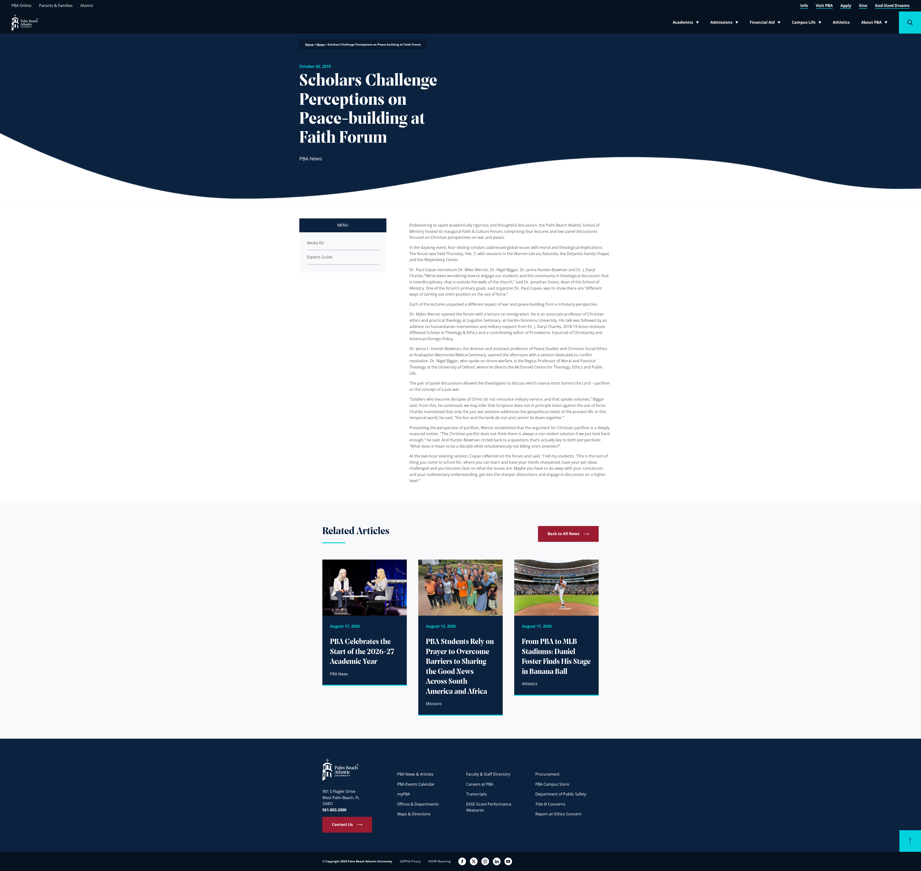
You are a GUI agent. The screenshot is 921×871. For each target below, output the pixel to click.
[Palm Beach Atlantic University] (340, 769)
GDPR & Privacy (410, 861)
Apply (845, 5)
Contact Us (342, 824)
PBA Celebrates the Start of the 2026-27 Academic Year (362, 652)
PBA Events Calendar (416, 784)
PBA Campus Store (552, 784)
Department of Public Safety (560, 794)
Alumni (86, 5)
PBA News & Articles (415, 774)
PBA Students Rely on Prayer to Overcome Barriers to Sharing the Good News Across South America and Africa (460, 667)
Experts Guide (319, 257)
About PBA (875, 23)
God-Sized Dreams (892, 5)
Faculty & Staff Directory (488, 774)
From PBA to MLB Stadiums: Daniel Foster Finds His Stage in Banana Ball (556, 657)
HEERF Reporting (439, 861)
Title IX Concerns (550, 804)
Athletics (841, 22)
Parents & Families (56, 5)
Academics (687, 23)
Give (863, 5)
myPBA (403, 794)
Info (804, 5)
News (321, 44)
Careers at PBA (479, 784)
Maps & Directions (414, 814)
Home (309, 44)
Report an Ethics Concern (558, 814)
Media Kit (315, 243)
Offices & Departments (418, 804)
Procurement (547, 774)
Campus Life (807, 23)
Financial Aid (765, 23)
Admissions (725, 23)
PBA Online (21, 5)
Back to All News (563, 533)
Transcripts (476, 794)
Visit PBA (824, 5)
